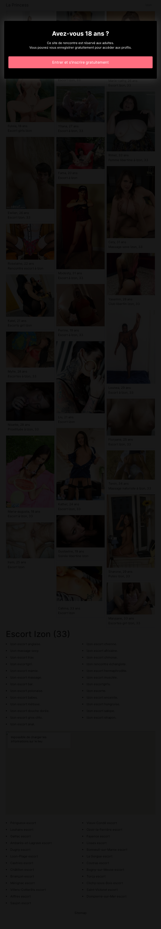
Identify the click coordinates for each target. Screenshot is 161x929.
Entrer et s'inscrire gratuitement (80, 62)
